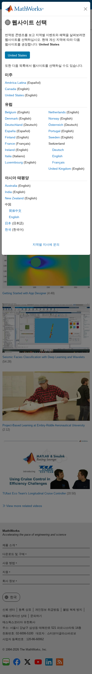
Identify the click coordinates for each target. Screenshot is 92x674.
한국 (8, 229)
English (57, 156)
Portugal (54, 131)
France (10, 143)
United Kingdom (59, 168)
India (8, 192)
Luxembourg (14, 162)
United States (14, 95)
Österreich (55, 125)
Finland (10, 137)
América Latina (15, 82)
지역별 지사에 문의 (46, 244)
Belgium (10, 112)
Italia (8, 156)
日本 (8, 223)
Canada (10, 89)
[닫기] (85, 9)
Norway (53, 118)
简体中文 (15, 211)
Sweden (54, 137)
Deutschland (14, 125)
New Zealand (14, 198)
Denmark (11, 118)
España (10, 131)
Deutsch (58, 150)
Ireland (10, 150)
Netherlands (57, 112)
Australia (11, 185)
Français (58, 162)
